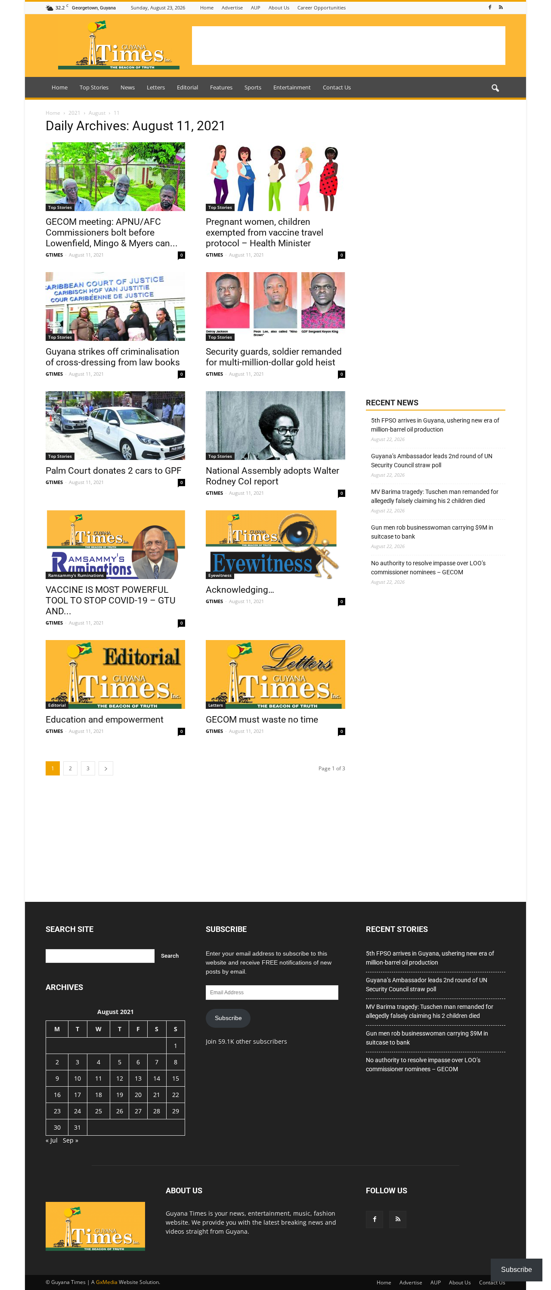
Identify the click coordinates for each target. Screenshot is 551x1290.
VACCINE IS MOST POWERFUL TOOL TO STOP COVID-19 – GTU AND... (111, 600)
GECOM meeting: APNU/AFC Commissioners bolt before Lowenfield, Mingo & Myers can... (112, 232)
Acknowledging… (240, 590)
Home (207, 7)
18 (98, 1095)
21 (156, 1095)
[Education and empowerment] (115, 674)
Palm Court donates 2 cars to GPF (114, 471)
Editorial (187, 87)
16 (57, 1095)
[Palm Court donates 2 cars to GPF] (115, 425)
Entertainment (292, 87)
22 (175, 1095)
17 (77, 1095)
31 (77, 1127)
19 (119, 1095)
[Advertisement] (348, 45)
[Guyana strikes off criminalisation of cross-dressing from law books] (115, 306)
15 (175, 1078)
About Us (279, 7)
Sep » (70, 1140)
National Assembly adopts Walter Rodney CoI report (272, 476)
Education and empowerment (105, 719)
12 (119, 1078)
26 (119, 1111)
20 (138, 1095)
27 (138, 1111)
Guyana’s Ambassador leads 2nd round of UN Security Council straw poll (431, 461)
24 (77, 1111)
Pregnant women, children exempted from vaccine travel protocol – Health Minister (264, 232)
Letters (156, 87)
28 (156, 1111)
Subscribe (228, 1017)
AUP (255, 7)
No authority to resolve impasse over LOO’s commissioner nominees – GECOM (428, 568)
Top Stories (94, 87)
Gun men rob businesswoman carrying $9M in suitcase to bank (432, 532)
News (128, 87)
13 (138, 1078)
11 (98, 1078)
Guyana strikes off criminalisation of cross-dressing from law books (113, 357)
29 (175, 1111)
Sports (253, 87)
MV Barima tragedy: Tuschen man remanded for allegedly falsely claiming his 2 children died (434, 496)
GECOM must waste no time (262, 719)
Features (221, 87)
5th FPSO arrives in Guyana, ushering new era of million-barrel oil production (435, 425)
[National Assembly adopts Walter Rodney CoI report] (275, 425)
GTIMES (54, 254)
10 (77, 1078)
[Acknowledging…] (275, 544)
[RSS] (500, 7)
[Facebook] (490, 7)
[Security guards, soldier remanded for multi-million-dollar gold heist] (275, 306)
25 (98, 1111)
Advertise (232, 7)
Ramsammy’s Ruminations (76, 575)
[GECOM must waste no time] (275, 674)
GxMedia (107, 1282)
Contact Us (337, 87)
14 (156, 1078)
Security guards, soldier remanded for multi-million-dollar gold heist (274, 357)
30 (57, 1127)
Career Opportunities (321, 7)
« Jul (52, 1140)
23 (57, 1111)
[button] (495, 88)
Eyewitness (220, 575)
